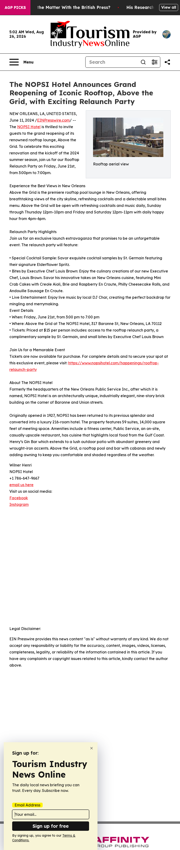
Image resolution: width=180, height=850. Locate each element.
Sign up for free (51, 826)
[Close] (91, 748)
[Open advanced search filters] (154, 62)
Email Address (27, 805)
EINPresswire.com (53, 120)
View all (168, 7)
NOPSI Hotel (29, 126)
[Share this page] (167, 62)
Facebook (18, 498)
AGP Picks (15, 7)
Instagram (19, 504)
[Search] (143, 62)
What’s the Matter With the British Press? (65, 7)
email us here (21, 484)
